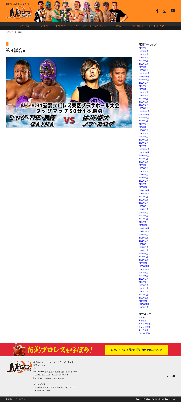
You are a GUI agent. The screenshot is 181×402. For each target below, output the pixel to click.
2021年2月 (143, 257)
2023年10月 (144, 155)
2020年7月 (143, 279)
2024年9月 (143, 121)
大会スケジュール (100, 26)
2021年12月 (144, 225)
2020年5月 (143, 285)
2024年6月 (143, 130)
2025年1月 (143, 108)
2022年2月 (143, 219)
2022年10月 (144, 193)
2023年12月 (144, 149)
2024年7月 (143, 127)
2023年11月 (144, 152)
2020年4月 (143, 288)
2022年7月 (143, 203)
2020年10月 (144, 269)
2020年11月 (144, 266)
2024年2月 (143, 143)
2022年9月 (143, 197)
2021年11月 (144, 228)
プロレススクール (62, 26)
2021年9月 (143, 234)
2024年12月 (144, 111)
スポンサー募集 (81, 26)
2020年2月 (143, 295)
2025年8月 (143, 86)
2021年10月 (144, 231)
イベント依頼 (24, 26)
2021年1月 (143, 260)
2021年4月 (143, 250)
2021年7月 (143, 241)
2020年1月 (143, 298)
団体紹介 (119, 26)
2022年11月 (144, 190)
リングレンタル (43, 26)
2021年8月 (143, 238)
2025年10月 (144, 80)
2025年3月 (143, 102)
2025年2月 (143, 105)
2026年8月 (143, 48)
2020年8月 (143, 275)
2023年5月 (143, 171)
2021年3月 (143, 253)
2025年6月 (143, 92)
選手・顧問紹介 (137, 26)
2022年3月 (143, 215)
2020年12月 (144, 263)
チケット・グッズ (155, 26)
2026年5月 (143, 57)
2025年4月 (143, 99)
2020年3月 (143, 291)
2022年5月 (143, 209)
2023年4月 (143, 174)
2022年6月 (143, 206)
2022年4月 (143, 212)
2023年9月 (143, 159)
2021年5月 (143, 247)
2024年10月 (144, 117)
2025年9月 (143, 83)
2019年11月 (144, 304)
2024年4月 (143, 136)
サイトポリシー (21, 399)
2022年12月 (144, 187)
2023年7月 (143, 165)
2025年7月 (143, 89)
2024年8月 (143, 124)
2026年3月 (143, 64)
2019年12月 (144, 301)
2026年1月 (143, 70)
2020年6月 (143, 282)
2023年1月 (143, 184)
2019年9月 (143, 307)
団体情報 (9, 399)
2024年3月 (143, 140)
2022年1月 (143, 222)
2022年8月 (143, 200)
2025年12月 (144, 73)
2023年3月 (143, 178)
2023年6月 (143, 168)
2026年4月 (143, 61)
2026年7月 (143, 51)
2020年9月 (143, 272)
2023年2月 (143, 181)
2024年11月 (144, 114)
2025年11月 (144, 76)
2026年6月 (143, 54)
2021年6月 (143, 244)
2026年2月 (143, 67)
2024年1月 (143, 146)
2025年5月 (143, 95)
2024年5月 (143, 133)
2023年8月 (143, 162)
